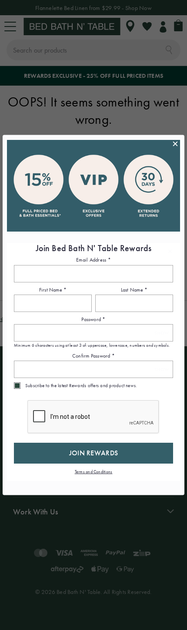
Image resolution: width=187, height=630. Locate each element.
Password (93, 320)
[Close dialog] (175, 144)
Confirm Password (93, 356)
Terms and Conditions (94, 472)
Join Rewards (93, 453)
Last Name (134, 290)
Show (161, 333)
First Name (53, 290)
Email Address (93, 260)
